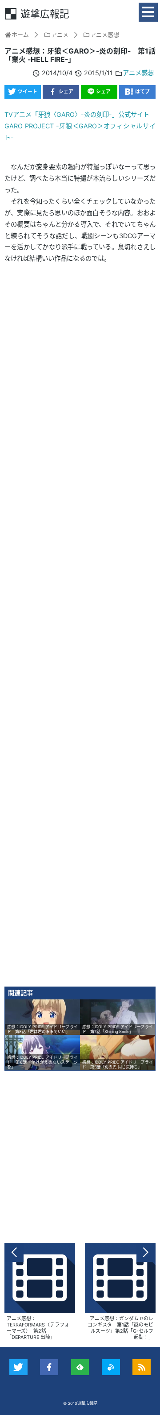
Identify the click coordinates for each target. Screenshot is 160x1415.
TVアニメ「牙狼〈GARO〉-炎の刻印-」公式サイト (76, 114)
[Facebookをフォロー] (49, 1367)
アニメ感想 (138, 73)
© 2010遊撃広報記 (80, 1403)
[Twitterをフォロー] (18, 1367)
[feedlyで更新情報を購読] (80, 1367)
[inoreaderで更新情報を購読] (111, 1367)
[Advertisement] (80, 628)
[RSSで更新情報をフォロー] (141, 1367)
